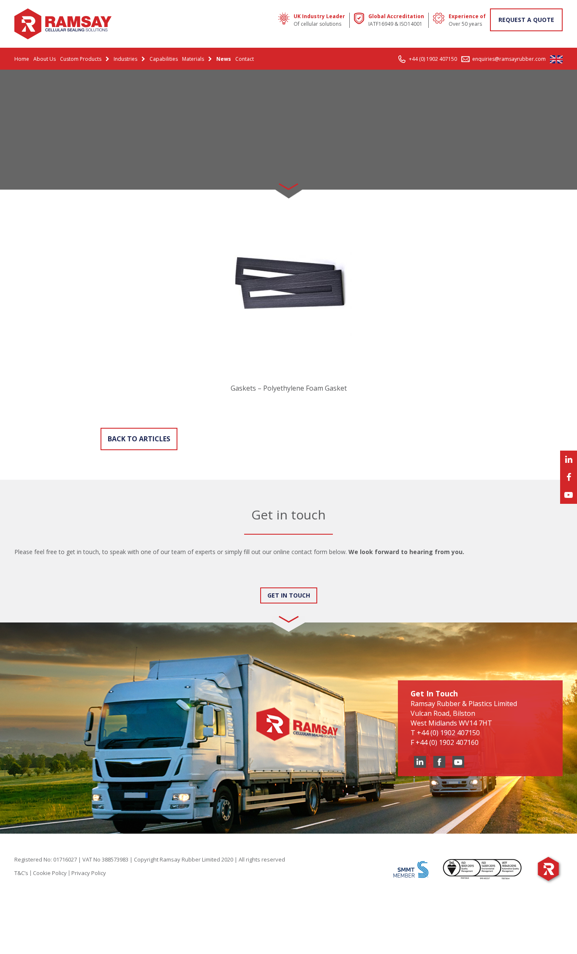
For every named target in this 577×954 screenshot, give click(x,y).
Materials (193, 59)
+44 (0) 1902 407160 (447, 742)
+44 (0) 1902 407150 (433, 59)
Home (21, 59)
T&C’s (21, 873)
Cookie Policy (50, 873)
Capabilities (164, 59)
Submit (33, 579)
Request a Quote (526, 20)
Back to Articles (139, 438)
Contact (244, 59)
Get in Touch (288, 595)
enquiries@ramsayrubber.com (509, 59)
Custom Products (80, 59)
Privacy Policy (88, 873)
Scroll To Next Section (288, 183)
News (223, 59)
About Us (44, 59)
